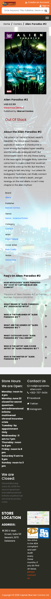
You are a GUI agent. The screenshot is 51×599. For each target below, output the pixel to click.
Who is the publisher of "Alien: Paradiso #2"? (21, 315)
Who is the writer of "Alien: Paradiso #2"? (19, 357)
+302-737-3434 (38, 392)
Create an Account (38, 2)
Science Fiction (20, 218)
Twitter (34, 403)
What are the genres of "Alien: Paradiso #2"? (21, 326)
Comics (17, 24)
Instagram (36, 409)
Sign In (45, 5)
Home (6, 24)
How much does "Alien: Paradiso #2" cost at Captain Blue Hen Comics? (22, 285)
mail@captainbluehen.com (39, 387)
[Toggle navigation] (47, 18)
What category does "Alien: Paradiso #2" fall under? (20, 336)
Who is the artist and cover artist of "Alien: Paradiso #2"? (21, 347)
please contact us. (31, 575)
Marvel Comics (12, 207)
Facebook (34, 398)
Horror (8, 218)
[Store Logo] (9, 3)
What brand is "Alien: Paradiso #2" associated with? (21, 305)
